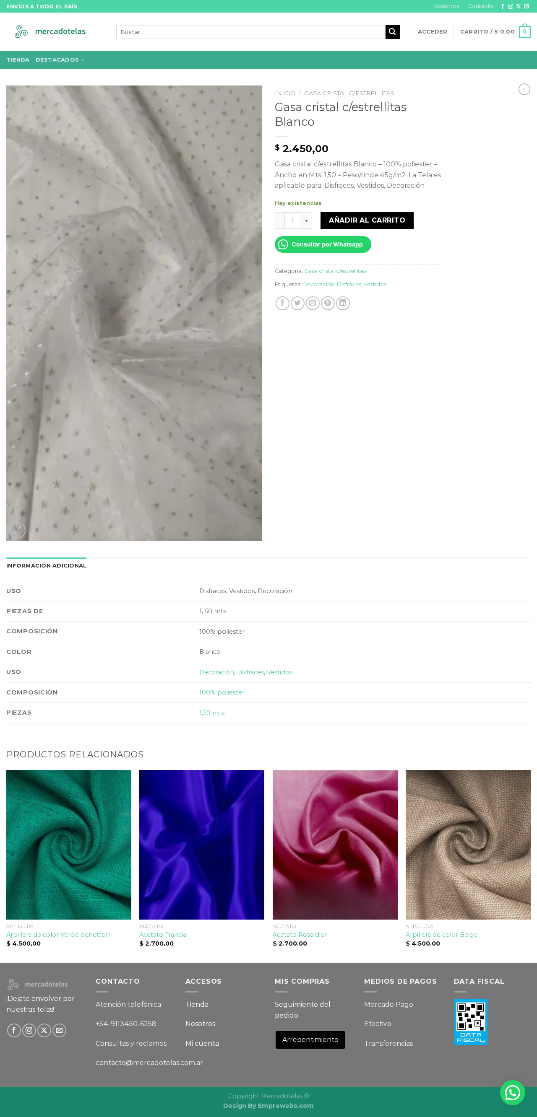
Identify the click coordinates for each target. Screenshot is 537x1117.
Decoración (318, 284)
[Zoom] (17, 530)
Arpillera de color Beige (441, 934)
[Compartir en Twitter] (298, 303)
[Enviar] (393, 32)
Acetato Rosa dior (300, 934)
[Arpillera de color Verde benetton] (68, 845)
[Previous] (6, 865)
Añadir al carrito (367, 220)
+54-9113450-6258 (126, 1024)
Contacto (481, 6)
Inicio (285, 93)
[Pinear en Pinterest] (328, 303)
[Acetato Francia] (201, 845)
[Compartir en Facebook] (282, 303)
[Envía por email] (313, 303)
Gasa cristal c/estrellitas (349, 93)
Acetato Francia (162, 934)
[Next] (530, 865)
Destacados (57, 60)
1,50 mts (211, 713)
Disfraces (349, 284)
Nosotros (446, 6)
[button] (512, 1092)
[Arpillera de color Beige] (468, 845)
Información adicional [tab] (46, 565)
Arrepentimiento (310, 1040)
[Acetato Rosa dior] (335, 845)
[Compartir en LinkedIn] (343, 303)
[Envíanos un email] (526, 7)
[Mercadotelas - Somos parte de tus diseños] (55, 32)
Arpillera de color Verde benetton (58, 934)
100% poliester (222, 692)
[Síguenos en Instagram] (510, 7)
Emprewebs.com (286, 1105)
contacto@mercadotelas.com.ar (149, 1063)
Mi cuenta (202, 1043)
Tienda (18, 60)
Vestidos (375, 284)
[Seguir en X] (518, 7)
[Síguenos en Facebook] (502, 7)
